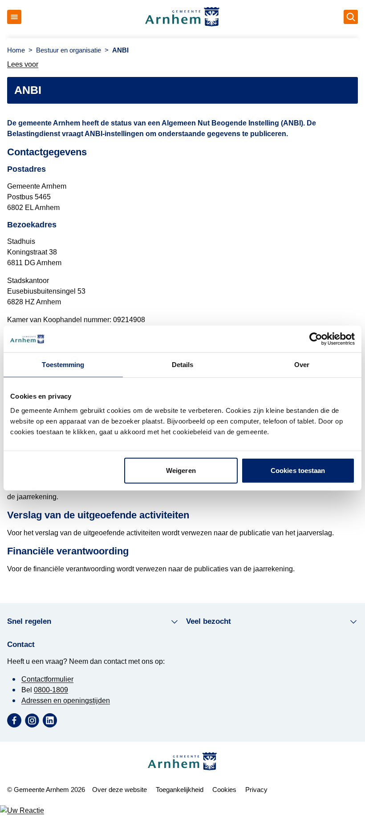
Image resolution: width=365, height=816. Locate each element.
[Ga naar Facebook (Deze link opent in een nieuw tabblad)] (14, 720)
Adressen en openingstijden (65, 700)
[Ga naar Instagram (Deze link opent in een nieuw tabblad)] (32, 720)
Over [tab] (301, 364)
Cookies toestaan (298, 470)
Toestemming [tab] (63, 364)
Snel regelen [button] (29, 621)
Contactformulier (47, 679)
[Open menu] (14, 17)
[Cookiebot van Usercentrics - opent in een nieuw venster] (316, 339)
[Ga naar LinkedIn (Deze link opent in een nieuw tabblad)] (50, 720)
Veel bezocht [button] (208, 621)
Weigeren (181, 470)
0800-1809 (51, 690)
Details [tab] (183, 364)
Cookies (224, 789)
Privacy (256, 789)
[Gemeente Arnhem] (182, 17)
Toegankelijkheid (179, 789)
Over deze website (119, 789)
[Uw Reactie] (182, 810)
